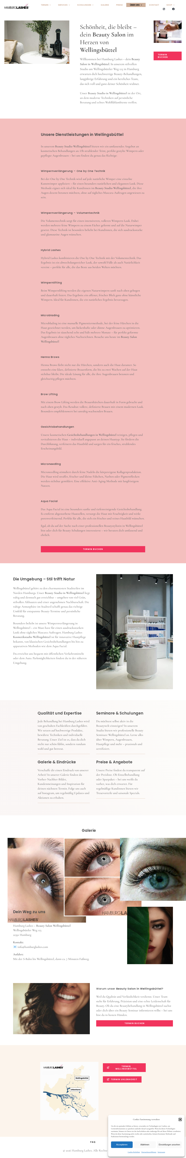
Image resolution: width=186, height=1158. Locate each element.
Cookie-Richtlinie (134, 1152)
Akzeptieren (121, 1144)
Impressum (161, 1152)
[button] (180, 1119)
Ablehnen (144, 1144)
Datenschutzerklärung (148, 1152)
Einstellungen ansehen (169, 1144)
